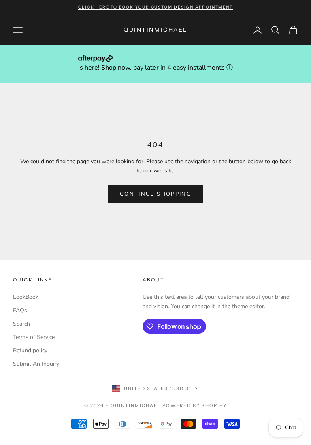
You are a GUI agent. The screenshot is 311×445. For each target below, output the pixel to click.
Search (21, 324)
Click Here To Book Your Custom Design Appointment (155, 7)
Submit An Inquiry (36, 364)
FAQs (20, 310)
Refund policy (30, 350)
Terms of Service (34, 337)
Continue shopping (155, 194)
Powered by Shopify (194, 405)
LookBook (25, 297)
